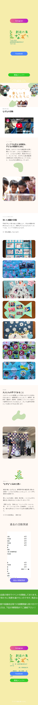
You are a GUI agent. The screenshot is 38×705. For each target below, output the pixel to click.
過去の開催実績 (19, 580)
